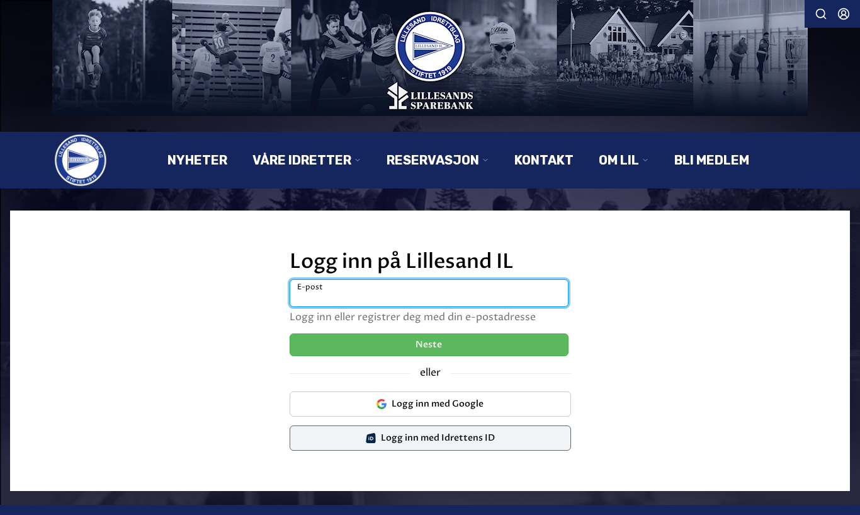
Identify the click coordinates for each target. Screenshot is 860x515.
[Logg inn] (843, 14)
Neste (429, 344)
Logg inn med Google (438, 404)
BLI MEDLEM (711, 160)
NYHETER (197, 160)
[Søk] (821, 14)
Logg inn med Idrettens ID (438, 438)
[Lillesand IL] (430, 58)
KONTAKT (544, 160)
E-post (310, 287)
